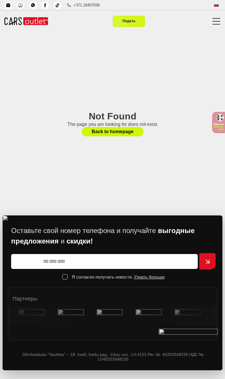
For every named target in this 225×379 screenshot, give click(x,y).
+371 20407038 (87, 5)
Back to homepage (113, 131)
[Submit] (207, 261)
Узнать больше (149, 276)
